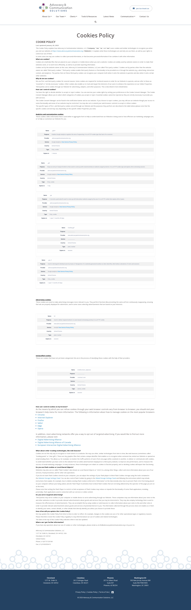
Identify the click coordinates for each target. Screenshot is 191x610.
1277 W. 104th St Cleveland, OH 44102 (50, 580)
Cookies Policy (92, 592)
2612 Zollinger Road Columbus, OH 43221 (80, 580)
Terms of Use (104, 592)
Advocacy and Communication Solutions (55, 7)
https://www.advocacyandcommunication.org (67, 51)
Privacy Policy (80, 592)
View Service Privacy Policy (69, 142)
